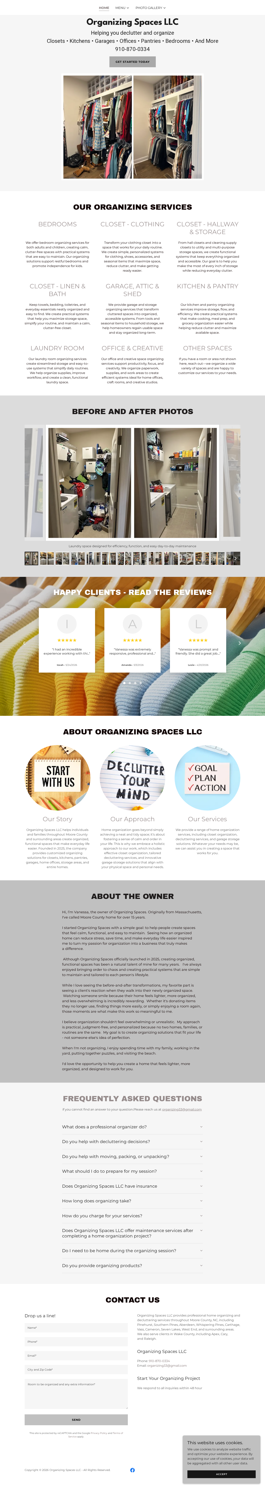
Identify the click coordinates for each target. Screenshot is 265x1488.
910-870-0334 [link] (159, 1361)
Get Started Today (133, 62)
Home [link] (104, 8)
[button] (122, 8)
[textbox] (76, 1327)
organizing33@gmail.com (182, 1109)
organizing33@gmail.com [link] (167, 1365)
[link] (132, 1470)
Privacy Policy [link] (99, 1433)
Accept (221, 1474)
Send (76, 1420)
